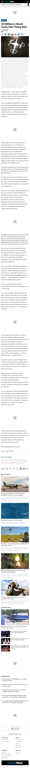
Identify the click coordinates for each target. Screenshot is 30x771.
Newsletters (18, 741)
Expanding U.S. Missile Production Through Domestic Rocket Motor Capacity (20, 639)
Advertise (4, 752)
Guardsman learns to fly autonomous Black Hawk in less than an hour (15, 544)
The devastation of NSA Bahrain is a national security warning (14, 679)
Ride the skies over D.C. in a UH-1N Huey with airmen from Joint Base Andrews (14, 627)
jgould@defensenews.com (12, 446)
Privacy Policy (5, 739)
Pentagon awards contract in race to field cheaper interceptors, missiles (13, 690)
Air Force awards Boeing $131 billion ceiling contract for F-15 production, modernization (14, 696)
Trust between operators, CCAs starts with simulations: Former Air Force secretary (13, 494)
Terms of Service (5, 741)
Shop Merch (19, 747)
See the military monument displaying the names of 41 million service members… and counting (19, 647)
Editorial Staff (5, 757)
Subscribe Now (19, 739)
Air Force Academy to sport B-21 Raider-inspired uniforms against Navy (19, 632)
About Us (18, 752)
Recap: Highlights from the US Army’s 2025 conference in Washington (13, 571)
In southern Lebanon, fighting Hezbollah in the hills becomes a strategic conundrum (15, 701)
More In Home (5, 474)
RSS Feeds (18, 745)
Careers (17, 754)
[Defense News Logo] (9, 1)
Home (4, 20)
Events (17, 743)
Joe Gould (5, 29)
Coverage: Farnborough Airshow (13, 4)
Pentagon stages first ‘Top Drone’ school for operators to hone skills (13, 598)
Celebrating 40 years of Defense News (11, 520)
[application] (15, 617)
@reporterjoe (10, 451)
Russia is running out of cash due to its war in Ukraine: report (15, 685)
